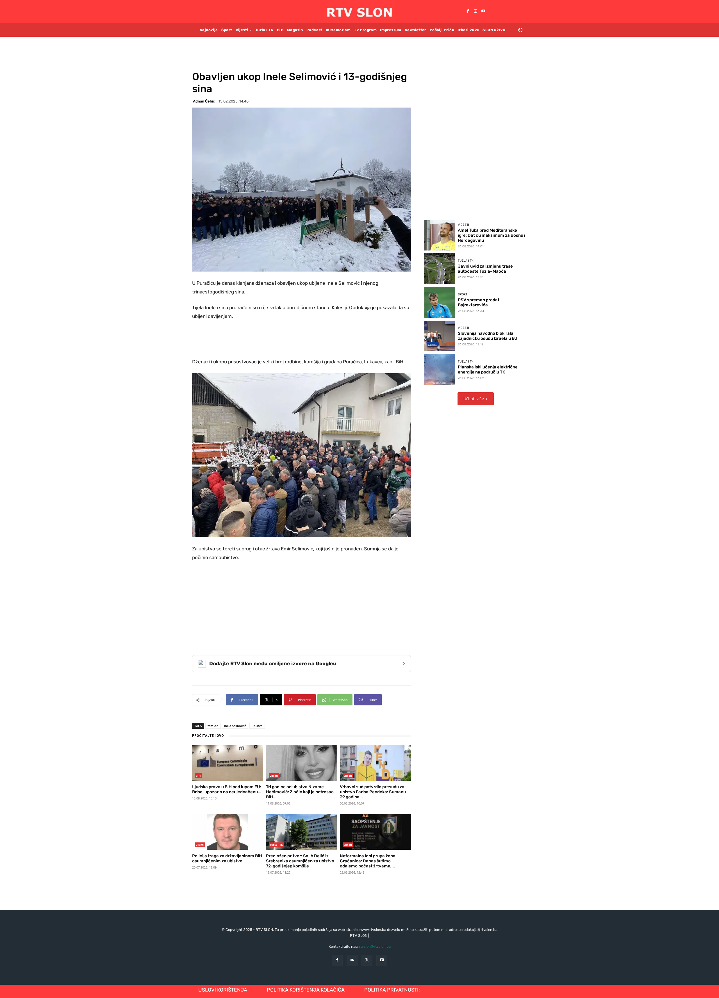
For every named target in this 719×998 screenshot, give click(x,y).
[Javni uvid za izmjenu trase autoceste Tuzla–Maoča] (439, 268)
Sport (462, 294)
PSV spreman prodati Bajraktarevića (479, 302)
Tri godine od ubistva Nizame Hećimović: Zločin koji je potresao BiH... (300, 791)
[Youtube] (483, 11)
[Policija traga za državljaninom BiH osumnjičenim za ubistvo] (227, 832)
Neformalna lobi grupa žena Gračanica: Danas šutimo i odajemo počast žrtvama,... (367, 861)
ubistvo (257, 726)
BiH (198, 776)
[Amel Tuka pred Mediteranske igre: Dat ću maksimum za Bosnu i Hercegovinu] (439, 235)
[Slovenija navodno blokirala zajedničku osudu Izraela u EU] (439, 336)
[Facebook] (468, 11)
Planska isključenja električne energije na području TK (488, 369)
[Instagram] (475, 11)
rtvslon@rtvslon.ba (375, 946)
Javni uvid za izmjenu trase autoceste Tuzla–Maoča (485, 269)
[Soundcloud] (352, 960)
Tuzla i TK (276, 845)
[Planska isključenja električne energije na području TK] (439, 369)
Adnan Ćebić (204, 101)
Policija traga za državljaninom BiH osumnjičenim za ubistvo (227, 858)
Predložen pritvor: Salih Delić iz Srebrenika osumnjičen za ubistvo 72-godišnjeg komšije (300, 861)
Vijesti (274, 776)
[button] (520, 30)
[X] (366, 960)
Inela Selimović (235, 726)
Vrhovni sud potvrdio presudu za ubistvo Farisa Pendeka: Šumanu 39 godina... (373, 791)
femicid (213, 726)
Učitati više (473, 398)
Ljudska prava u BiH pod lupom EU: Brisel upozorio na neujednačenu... (226, 789)
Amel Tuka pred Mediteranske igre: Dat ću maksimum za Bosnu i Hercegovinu (491, 235)
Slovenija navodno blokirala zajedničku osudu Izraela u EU (487, 336)
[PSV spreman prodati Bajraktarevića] (439, 302)
